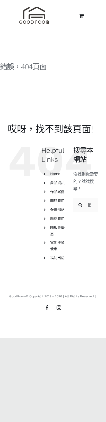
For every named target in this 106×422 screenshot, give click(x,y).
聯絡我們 (57, 218)
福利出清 (57, 258)
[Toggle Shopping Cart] (81, 16)
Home (55, 174)
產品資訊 (57, 183)
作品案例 (57, 192)
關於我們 (57, 200)
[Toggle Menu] (94, 16)
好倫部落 (57, 209)
